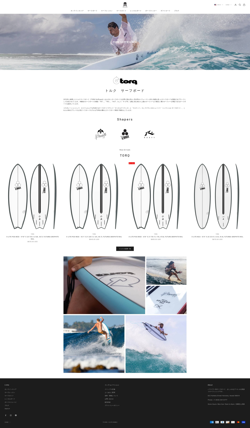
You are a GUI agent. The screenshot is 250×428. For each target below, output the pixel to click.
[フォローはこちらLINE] (16, 415)
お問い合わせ (109, 399)
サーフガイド (121, 10)
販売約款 (108, 402)
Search (7, 408)
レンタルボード (136, 10)
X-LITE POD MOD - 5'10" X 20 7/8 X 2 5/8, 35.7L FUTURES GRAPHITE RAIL (32, 238)
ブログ (176, 10)
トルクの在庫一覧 (125, 248)
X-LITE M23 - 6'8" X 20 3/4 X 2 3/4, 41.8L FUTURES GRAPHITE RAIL (217, 237)
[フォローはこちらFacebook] (6, 415)
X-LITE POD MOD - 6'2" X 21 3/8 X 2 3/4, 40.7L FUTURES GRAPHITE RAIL (94, 237)
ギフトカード (166, 10)
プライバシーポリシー (112, 405)
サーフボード (92, 10)
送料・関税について (111, 395)
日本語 (227, 4)
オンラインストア (77, 10)
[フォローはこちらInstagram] (11, 415)
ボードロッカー (151, 10)
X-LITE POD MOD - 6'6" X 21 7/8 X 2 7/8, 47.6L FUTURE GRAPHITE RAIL (156, 237)
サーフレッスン (107, 10)
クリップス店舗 (110, 389)
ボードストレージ (11, 402)
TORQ (32, 234)
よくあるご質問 (110, 392)
